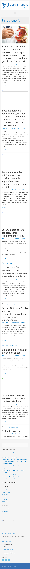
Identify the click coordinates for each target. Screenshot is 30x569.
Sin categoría (15, 64)
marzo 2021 (4, 499)
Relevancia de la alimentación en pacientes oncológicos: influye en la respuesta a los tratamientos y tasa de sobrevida (12, 477)
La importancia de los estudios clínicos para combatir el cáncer (13, 398)
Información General (7, 508)
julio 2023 (4, 497)
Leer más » (4, 85)
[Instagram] (3, 560)
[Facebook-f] (6, 560)
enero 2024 (4, 489)
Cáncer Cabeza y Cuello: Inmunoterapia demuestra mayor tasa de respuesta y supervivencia (15, 314)
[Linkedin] (9, 560)
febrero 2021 (5, 501)
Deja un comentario (6, 64)
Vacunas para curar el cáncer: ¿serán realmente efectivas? (13, 232)
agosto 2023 (5, 494)
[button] (15, 13)
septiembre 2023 (6, 492)
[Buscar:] (15, 444)
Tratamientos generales (14, 431)
